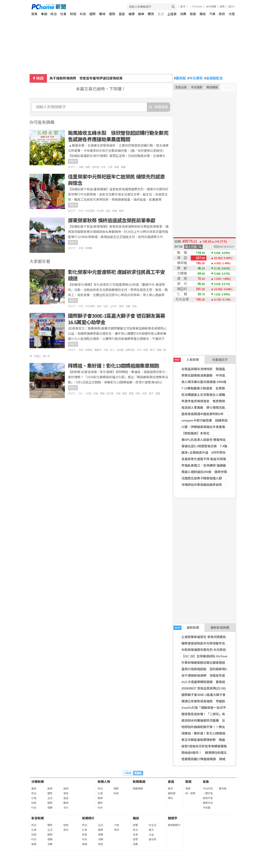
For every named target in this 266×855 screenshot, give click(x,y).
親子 (151, 393)
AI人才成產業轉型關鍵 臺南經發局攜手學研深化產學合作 (221, 682)
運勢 (112, 14)
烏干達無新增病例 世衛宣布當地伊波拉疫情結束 (86, 78)
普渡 (121, 210)
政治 (53, 14)
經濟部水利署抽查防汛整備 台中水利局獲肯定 (214, 720)
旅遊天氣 (208, 798)
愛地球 (152, 839)
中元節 (100, 210)
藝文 (151, 829)
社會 (63, 14)
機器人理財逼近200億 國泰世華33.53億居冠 (212, 472)
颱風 (123, 167)
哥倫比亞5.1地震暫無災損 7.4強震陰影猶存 (212, 446)
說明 (221, 6)
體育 (151, 14)
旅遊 (193, 14)
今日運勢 (195, 78)
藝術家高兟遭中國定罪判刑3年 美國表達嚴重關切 (216, 414)
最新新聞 (187, 627)
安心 (112, 350)
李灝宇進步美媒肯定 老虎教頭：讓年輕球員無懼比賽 (218, 401)
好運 (95, 393)
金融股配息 (213, 78)
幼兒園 (120, 350)
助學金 (88, 350)
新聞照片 (88, 818)
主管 (108, 210)
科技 (83, 14)
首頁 (34, 14)
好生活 (152, 825)
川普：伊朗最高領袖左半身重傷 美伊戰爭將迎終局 (217, 427)
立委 (110, 167)
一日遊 (87, 393)
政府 (222, 14)
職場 (102, 14)
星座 (122, 14)
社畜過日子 (220, 359)
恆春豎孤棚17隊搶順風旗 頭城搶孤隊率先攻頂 (214, 759)
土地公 (113, 306)
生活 (161, 14)
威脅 (87, 167)
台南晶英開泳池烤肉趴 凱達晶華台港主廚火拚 (214, 369)
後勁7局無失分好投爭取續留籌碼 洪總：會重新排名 (218, 746)
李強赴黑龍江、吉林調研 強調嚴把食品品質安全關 (216, 465)
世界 (81, 350)
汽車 (212, 14)
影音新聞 (37, 818)
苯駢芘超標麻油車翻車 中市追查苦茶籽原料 (212, 375)
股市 (182, 6)
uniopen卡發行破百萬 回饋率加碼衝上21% (212, 420)
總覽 (135, 825)
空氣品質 (181, 87)
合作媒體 (211, 6)
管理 (135, 839)
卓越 (81, 167)
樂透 (187, 788)
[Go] (173, 6)
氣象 (206, 781)
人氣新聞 (187, 359)
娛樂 (141, 14)
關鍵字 (172, 818)
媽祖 (102, 393)
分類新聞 (37, 781)
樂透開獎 (212, 87)
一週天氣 (208, 793)
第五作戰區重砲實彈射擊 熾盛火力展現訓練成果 (215, 740)
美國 (159, 350)
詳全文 (73, 161)
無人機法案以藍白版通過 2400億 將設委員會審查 (215, 382)
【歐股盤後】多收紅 (195, 433)
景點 (131, 393)
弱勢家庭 (130, 350)
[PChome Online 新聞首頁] (82, 6)
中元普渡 (90, 210)
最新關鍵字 (174, 825)
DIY (80, 393)
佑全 (105, 306)
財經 (73, 14)
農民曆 (180, 78)
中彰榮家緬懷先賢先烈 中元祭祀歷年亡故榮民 (213, 650)
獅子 (152, 350)
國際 (92, 14)
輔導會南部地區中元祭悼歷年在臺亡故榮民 (211, 643)
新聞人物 (104, 781)
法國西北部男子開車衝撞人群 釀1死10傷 (210, 478)
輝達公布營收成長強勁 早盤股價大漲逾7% (211, 701)
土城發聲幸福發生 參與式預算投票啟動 (208, 637)
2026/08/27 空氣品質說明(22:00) (203, 688)
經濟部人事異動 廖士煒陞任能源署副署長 (211, 407)
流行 (65, 807)
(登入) (231, 6)
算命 (170, 788)
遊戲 (157, 393)
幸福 (114, 210)
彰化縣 (110, 393)
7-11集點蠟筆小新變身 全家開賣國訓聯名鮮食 (214, 388)
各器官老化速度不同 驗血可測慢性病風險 (209, 459)
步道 (144, 393)
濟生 (134, 306)
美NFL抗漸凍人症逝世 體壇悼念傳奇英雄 (209, 439)
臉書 (116, 167)
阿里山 (37, 356)
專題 (44, 14)
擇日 (170, 798)
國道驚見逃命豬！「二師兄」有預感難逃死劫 (212, 714)
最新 (33, 788)
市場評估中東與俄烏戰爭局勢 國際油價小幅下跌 (215, 484)
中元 (81, 210)
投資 (135, 834)
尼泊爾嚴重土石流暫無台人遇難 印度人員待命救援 (217, 394)
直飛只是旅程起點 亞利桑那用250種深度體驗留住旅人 (219, 669)
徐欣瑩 (95, 167)
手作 (139, 350)
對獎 (188, 781)
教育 (145, 350)
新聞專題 (139, 781)
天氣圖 (206, 807)
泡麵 (128, 306)
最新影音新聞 (220, 627)
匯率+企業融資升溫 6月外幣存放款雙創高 (211, 452)
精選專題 (138, 788)
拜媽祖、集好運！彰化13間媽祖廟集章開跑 (211, 733)
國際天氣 (208, 802)
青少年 (46, 356)
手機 (118, 393)
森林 (137, 393)
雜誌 (203, 14)
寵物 (65, 788)
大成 (105, 350)
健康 (131, 14)
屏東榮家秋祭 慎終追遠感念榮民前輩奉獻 (111, 220)
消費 (183, 14)
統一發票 (190, 793)
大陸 (232, 14)
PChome (197, 6)
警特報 (222, 788)
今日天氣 (208, 788)
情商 (65, 793)
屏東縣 (88, 248)
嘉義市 (97, 350)
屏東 (81, 248)
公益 (151, 834)
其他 (65, 829)
